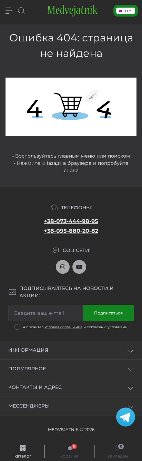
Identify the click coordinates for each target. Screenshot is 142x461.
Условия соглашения (63, 327)
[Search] (21, 10)
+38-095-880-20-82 (71, 231)
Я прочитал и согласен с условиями (75, 327)
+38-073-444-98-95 (71, 221)
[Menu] (9, 10)
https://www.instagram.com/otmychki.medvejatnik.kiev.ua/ (63, 267)
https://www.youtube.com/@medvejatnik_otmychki (79, 267)
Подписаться (108, 312)
